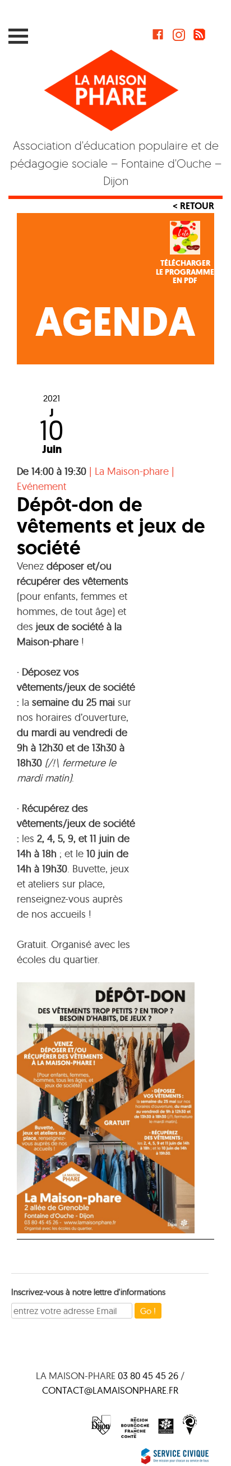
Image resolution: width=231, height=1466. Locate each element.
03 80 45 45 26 (148, 1375)
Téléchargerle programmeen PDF (185, 272)
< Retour (193, 206)
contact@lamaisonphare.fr (110, 1390)
